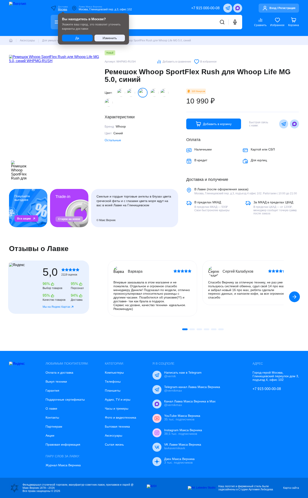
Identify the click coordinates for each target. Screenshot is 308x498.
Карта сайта (291, 487)
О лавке (51, 408)
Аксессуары (113, 435)
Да (77, 38)
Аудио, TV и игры (117, 399)
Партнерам (54, 426)
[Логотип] (24, 18)
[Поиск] (222, 22)
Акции (50, 435)
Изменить (110, 38)
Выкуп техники (56, 381)
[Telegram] (227, 8)
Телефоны (113, 381)
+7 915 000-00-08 (205, 8)
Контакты (52, 417)
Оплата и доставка (59, 372)
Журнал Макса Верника (63, 465)
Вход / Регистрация (282, 8)
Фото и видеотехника (120, 417)
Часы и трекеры (116, 408)
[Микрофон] (235, 22)
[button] (294, 296)
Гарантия (52, 390)
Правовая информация (63, 444)
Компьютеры (114, 372)
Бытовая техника (117, 426)
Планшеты (112, 390)
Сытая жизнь (114, 444)
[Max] (237, 8)
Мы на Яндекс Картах (56, 306)
